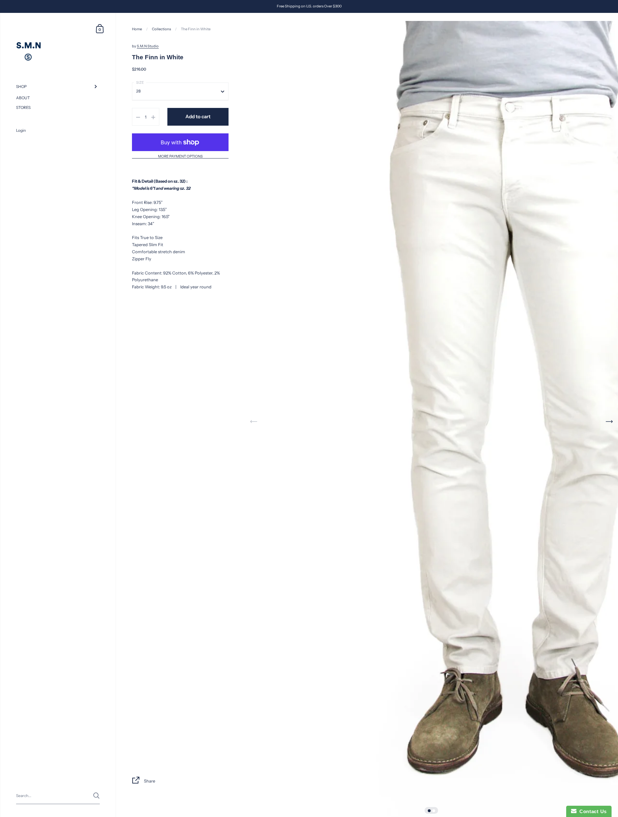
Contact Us (591, 811)
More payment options (180, 157)
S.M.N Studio (148, 46)
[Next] (609, 421)
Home (137, 29)
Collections (161, 29)
